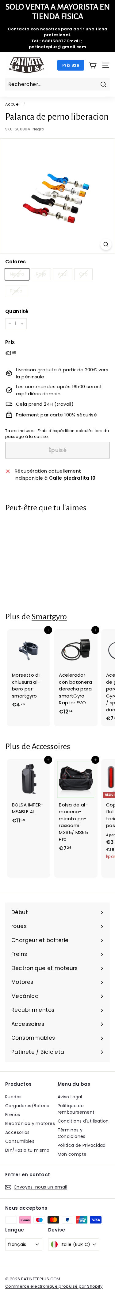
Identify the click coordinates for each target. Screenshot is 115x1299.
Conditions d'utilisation (83, 1121)
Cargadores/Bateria (27, 1106)
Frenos (12, 1114)
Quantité (16, 311)
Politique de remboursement (76, 1109)
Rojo (41, 274)
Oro (83, 274)
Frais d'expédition (56, 430)
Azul (62, 274)
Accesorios (17, 1132)
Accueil (13, 104)
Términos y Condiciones (72, 1133)
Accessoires (51, 746)
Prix (10, 342)
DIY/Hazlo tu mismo (27, 1150)
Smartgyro (49, 616)
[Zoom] (106, 244)
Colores (15, 261)
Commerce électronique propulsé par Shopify (54, 1286)
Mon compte (72, 1154)
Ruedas (13, 1097)
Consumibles (19, 1141)
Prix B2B (70, 65)
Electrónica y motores (30, 1123)
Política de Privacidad (82, 1145)
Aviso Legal (70, 1097)
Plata (16, 291)
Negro (17, 274)
